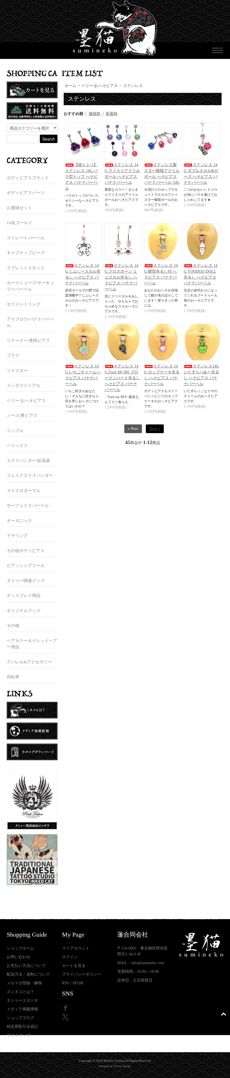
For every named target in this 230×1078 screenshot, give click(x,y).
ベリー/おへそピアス (99, 86)
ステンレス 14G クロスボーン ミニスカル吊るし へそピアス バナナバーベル (121, 277)
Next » (155, 429)
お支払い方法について (26, 966)
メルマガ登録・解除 (24, 983)
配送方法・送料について (28, 974)
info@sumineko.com (147, 963)
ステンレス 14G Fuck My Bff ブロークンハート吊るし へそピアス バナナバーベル (122, 378)
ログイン (70, 957)
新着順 (112, 114)
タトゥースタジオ (22, 1000)
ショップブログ (20, 1018)
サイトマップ (18, 1035)
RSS (65, 983)
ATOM (77, 983)
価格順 (94, 114)
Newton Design (122, 1066)
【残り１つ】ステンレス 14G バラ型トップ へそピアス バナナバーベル (81, 176)
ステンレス (133, 86)
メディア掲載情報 (22, 1009)
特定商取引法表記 (22, 1026)
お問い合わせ (18, 957)
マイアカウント (75, 948)
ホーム (70, 86)
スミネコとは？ (20, 992)
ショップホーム (20, 948)
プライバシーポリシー (81, 974)
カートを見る (74, 966)
